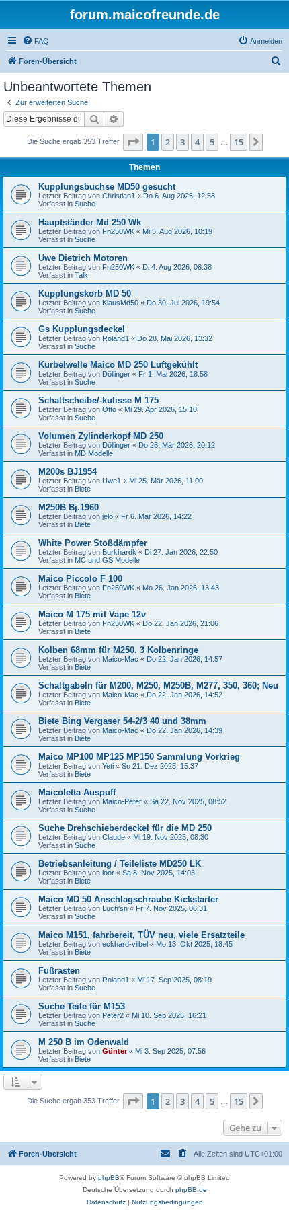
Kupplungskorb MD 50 (84, 293)
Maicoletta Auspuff (77, 792)
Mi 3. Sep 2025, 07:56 (170, 1051)
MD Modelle (94, 453)
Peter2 (113, 1015)
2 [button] (167, 142)
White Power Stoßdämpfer (92, 543)
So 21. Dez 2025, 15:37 (160, 766)
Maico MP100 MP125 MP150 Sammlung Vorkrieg (139, 757)
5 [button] (212, 142)
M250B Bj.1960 (68, 507)
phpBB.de (191, 1189)
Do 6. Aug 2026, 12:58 (179, 196)
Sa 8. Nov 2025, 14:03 (158, 873)
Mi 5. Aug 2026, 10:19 (177, 231)
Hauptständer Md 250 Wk (89, 222)
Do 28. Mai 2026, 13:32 (174, 338)
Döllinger (116, 374)
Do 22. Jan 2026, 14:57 (184, 659)
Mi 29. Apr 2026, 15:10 (160, 409)
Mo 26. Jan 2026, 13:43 (180, 588)
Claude (113, 837)
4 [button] (197, 142)
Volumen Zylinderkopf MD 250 (100, 436)
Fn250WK (118, 231)
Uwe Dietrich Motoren (83, 258)
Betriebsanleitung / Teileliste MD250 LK (119, 864)
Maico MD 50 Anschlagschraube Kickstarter (128, 899)
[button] (133, 142)
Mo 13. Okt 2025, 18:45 (194, 944)
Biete (83, 489)
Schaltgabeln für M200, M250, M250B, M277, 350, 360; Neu (158, 685)
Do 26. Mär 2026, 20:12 (176, 445)
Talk (81, 275)
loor (108, 873)
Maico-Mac (120, 659)
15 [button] (238, 142)
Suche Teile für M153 (81, 1006)
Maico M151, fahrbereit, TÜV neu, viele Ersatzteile (141, 935)
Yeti (108, 766)
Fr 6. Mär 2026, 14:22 (156, 516)
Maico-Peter (122, 801)
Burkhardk (119, 552)
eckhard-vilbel (125, 944)
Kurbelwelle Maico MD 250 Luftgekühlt (118, 365)
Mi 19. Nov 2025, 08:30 (170, 837)
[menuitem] (35, 41)
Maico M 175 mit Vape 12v (92, 614)
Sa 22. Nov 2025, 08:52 (188, 801)
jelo (107, 516)
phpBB (109, 1177)
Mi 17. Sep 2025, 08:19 (174, 980)
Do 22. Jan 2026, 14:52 (184, 695)
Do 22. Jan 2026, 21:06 (180, 623)
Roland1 (115, 338)
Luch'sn (115, 908)
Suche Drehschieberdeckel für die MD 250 (125, 828)
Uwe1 (111, 481)
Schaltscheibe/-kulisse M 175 (98, 400)
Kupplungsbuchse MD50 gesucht (106, 187)
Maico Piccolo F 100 (80, 579)
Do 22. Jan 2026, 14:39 (184, 730)
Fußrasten (59, 971)
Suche (85, 204)
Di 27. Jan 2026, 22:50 (181, 552)
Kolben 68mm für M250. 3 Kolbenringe (118, 650)
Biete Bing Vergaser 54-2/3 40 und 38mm (122, 721)
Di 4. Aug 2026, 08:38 (177, 267)
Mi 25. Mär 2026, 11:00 (166, 481)
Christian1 (118, 196)
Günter (114, 1051)
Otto (109, 409)
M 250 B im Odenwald (83, 1042)
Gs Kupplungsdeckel (81, 329)
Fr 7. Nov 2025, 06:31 (171, 908)
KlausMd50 (120, 303)
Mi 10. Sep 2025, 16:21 (169, 1015)
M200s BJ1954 (67, 472)
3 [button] (182, 142)
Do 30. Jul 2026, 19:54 (183, 303)
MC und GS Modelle (107, 560)
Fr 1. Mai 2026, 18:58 (173, 374)
